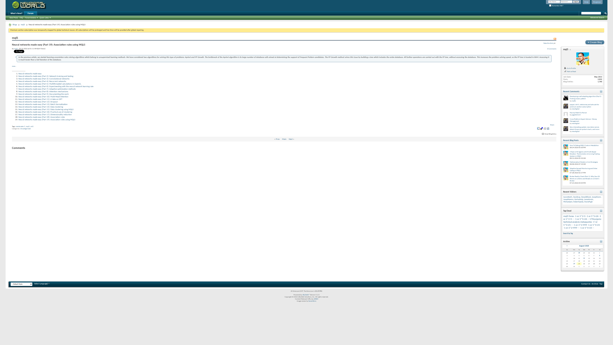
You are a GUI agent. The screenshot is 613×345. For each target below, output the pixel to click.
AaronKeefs (567, 197)
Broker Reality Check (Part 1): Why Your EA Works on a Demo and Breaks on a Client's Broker (585, 179)
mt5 (32, 126)
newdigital (575, 109)
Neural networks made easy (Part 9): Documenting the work (43, 94)
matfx (574, 101)
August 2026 (584, 246)
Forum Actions (30, 18)
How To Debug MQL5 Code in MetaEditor (584, 145)
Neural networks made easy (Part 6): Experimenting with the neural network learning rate (55, 86)
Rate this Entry (549, 43)
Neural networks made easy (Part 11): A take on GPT (40, 99)
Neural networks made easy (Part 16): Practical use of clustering (45, 112)
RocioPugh (588, 202)
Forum (31, 13)
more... (14, 66)
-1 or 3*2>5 (580, 216)
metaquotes (586, 222)
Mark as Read (571, 72)
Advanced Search (597, 18)
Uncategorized (25, 129)
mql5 (23, 25)
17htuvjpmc (595, 219)
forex (571, 216)
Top (600, 284)
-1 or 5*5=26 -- (582, 219)
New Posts (14, 18)
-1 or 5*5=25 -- (587, 228)
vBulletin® (306, 295)
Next (291, 139)
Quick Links (44, 18)
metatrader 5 (20, 126)
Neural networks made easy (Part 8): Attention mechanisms (43, 92)
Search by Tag (568, 233)
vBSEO (316, 299)
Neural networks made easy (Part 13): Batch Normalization (43, 104)
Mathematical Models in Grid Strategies (584, 162)
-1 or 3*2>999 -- (571, 228)
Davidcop (576, 197)
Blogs (15, 25)
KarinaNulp (579, 199)
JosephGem (596, 197)
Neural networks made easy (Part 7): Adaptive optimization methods (47, 89)
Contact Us (585, 284)
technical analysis (571, 222)
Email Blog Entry (550, 134)
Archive (595, 284)
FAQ (21, 18)
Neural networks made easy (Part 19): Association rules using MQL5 (46, 120)
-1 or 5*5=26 (592, 216)
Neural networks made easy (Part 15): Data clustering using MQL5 (46, 109)
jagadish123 (576, 115)
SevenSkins (312, 301)
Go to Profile (571, 68)
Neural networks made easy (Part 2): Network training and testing (45, 76)
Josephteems (568, 199)
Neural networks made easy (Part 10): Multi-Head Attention (43, 97)
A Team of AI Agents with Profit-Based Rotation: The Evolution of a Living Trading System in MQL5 (585, 154)
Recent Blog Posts (571, 140)
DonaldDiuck (586, 197)
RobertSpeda (578, 202)
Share (552, 125)
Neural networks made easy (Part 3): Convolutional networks (43, 79)
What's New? (16, 13)
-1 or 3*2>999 (580, 225)
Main (284, 139)
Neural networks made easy (30, 74)
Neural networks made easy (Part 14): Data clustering (40, 107)
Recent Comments (571, 92)
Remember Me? (557, 6)
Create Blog (595, 42)
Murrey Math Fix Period (578, 113)
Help (586, 2)
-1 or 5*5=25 (593, 225)
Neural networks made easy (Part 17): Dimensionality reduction (45, 115)
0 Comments (551, 49)
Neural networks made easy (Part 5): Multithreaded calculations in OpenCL (49, 84)
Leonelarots (588, 199)
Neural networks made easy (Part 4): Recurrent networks (42, 81)
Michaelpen (567, 202)
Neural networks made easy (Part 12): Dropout (38, 102)
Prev (278, 139)
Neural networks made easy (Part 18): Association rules (41, 117)
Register (597, 2)
